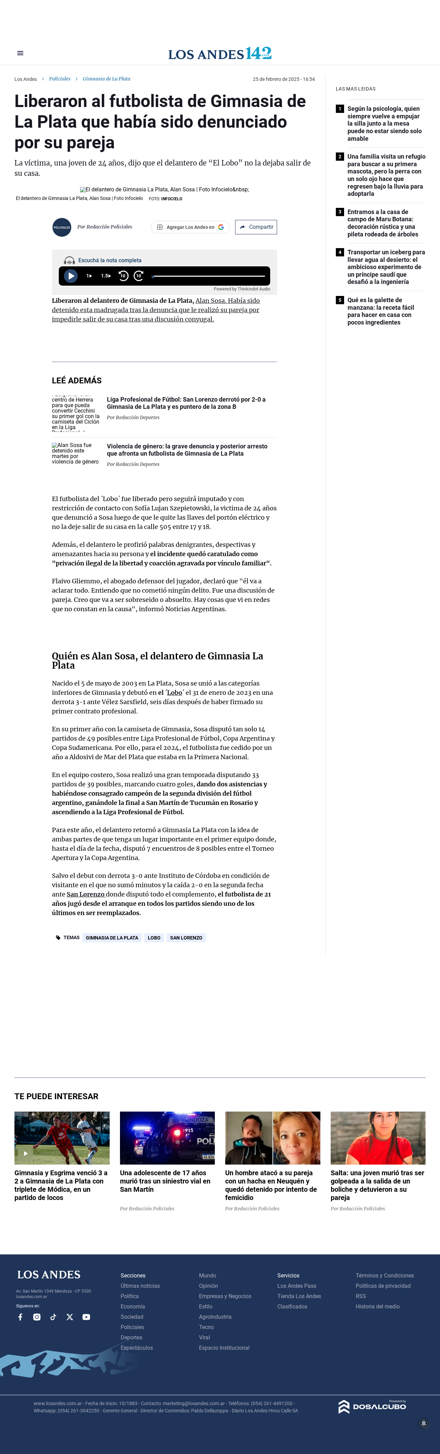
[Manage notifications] (423, 1423)
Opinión (208, 1286)
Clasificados (292, 1306)
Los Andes (25, 79)
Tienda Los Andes (299, 1296)
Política (130, 1296)
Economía (133, 1306)
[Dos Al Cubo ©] (372, 1412)
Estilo (205, 1306)
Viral (204, 1337)
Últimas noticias (140, 1286)
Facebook (20, 1317)
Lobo (174, 693)
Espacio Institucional (224, 1348)
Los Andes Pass (296, 1286)
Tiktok (53, 1317)
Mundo (207, 1275)
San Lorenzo (86, 894)
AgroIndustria (215, 1317)
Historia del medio (378, 1306)
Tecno (206, 1327)
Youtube (86, 1317)
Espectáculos (137, 1348)
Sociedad (132, 1317)
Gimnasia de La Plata (112, 938)
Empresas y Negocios (225, 1296)
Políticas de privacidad (383, 1286)
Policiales (59, 79)
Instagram (37, 1317)
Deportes (131, 1337)
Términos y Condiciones (385, 1275)
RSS (361, 1296)
